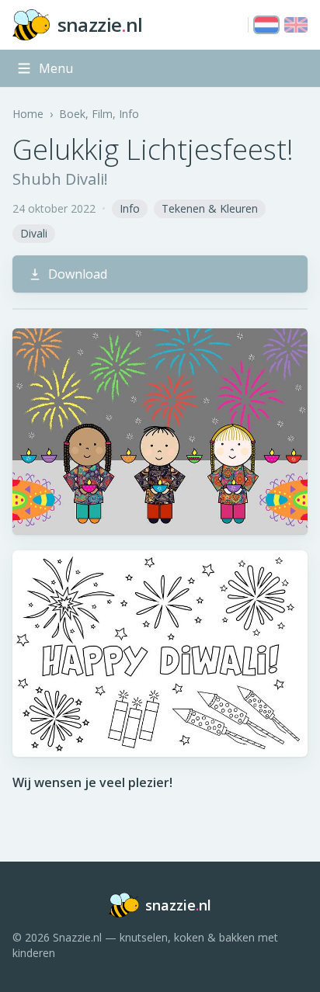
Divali (33, 233)
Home (27, 113)
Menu (56, 68)
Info (130, 208)
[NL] (266, 25)
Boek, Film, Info (99, 113)
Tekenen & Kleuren (210, 208)
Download (77, 274)
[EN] (296, 25)
